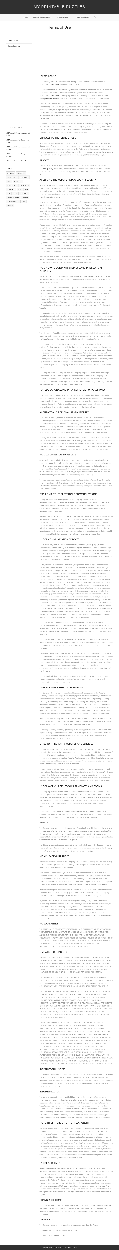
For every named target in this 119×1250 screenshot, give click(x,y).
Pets (15, 193)
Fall (9, 181)
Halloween (24, 185)
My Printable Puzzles (59, 7)
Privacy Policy (48, 169)
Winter (10, 206)
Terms (55, 1247)
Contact (74, 1247)
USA (23, 202)
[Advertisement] (76, 57)
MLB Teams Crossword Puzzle (16, 161)
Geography (11, 185)
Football (17, 181)
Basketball (11, 177)
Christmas (24, 177)
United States (12, 202)
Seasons (24, 193)
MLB (19, 189)
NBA (26, 189)
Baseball (21, 173)
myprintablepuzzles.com (49, 84)
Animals (10, 173)
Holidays (11, 189)
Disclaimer (67, 1247)
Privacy (60, 1247)
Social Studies (13, 197)
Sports (25, 197)
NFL (8, 193)
